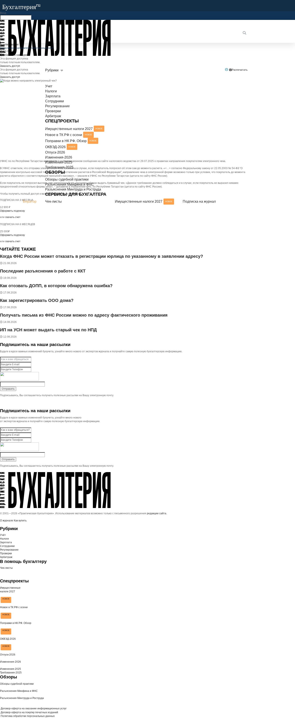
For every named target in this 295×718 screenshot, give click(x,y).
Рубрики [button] (52, 70)
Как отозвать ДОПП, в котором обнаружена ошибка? (56, 285)
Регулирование (57, 106)
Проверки (53, 111)
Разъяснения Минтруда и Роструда (73, 189)
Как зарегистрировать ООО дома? (36, 300)
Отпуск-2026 (55, 152)
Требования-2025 (59, 167)
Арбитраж (53, 116)
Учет (48, 86)
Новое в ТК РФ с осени (68, 135)
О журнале (6, 520)
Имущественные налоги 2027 (74, 129)
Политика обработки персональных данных (27, 716)
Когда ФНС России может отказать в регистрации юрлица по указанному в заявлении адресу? (101, 256)
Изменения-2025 (58, 162)
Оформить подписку (12, 235)
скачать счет (13, 217)
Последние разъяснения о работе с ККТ (43, 271)
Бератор (29, 201)
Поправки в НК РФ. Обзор (71, 141)
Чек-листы (53, 201)
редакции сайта (156, 513)
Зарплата (52, 96)
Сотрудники (54, 101)
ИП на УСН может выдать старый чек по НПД (48, 329)
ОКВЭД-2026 (60, 147)
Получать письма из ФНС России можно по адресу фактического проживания (84, 315)
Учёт (3, 535)
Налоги (51, 91)
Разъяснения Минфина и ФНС (69, 184)
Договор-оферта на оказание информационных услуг (33, 708)
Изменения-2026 (58, 157)
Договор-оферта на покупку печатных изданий (29, 712)
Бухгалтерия (21, 6)
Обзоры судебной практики (67, 179)
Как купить (20, 520)
